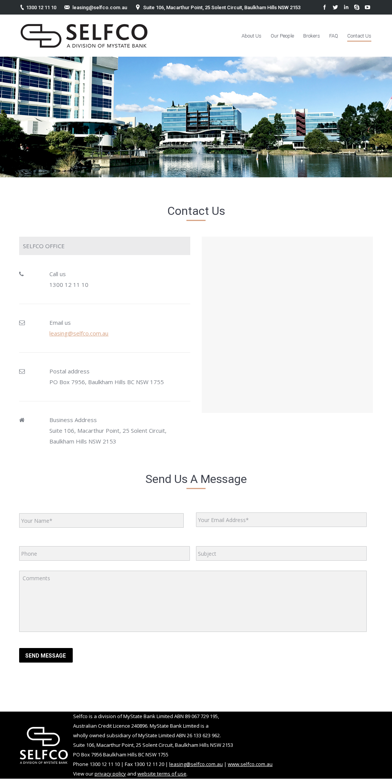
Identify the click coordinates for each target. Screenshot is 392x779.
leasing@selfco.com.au (99, 7)
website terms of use (161, 773)
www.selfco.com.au (250, 764)
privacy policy (110, 773)
